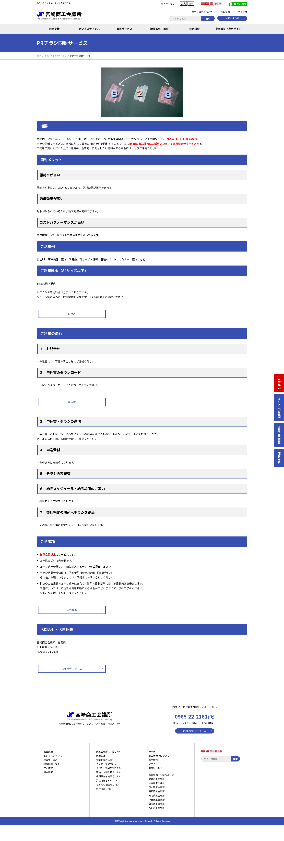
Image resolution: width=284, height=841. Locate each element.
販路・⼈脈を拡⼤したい (108, 772)
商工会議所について (202, 12)
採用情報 (225, 12)
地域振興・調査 (159, 29)
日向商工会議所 (157, 787)
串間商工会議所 (157, 803)
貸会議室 (48, 772)
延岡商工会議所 (157, 783)
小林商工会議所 (157, 799)
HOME (152, 751)
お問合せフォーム (71, 669)
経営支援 (54, 29)
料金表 (72, 314)
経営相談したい (104, 788)
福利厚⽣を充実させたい (108, 776)
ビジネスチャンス (89, 29)
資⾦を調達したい (105, 759)
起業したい (102, 755)
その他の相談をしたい (107, 784)
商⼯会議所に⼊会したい (108, 751)
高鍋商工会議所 (157, 791)
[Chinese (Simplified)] (203, 4)
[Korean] (220, 4)
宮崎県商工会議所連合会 (161, 774)
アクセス (242, 12)
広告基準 (72, 610)
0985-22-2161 (194, 716)
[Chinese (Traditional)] (207, 4)
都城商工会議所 (157, 779)
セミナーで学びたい (106, 763)
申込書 (72, 402)
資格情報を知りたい (106, 780)
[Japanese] (216, 4)
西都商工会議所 (157, 808)
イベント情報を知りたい (108, 768)
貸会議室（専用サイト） (229, 29)
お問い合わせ (232, 18)
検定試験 (194, 29)
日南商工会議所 (157, 795)
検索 (207, 18)
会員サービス (124, 29)
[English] (211, 4)
